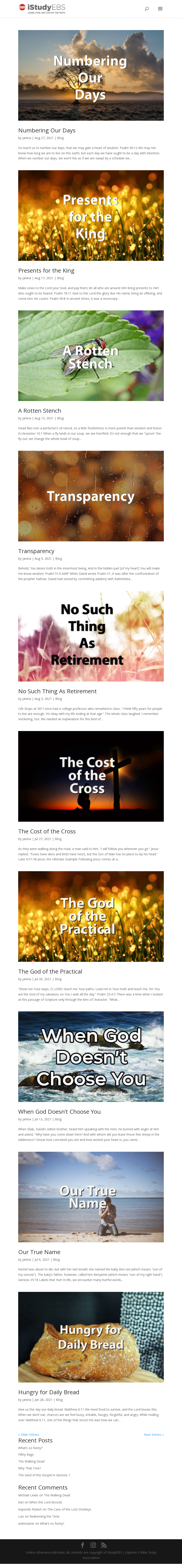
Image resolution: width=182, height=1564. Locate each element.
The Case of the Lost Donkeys (69, 1509)
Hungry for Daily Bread (48, 1392)
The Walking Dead (31, 1461)
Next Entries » (154, 1434)
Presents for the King (46, 270)
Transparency (36, 551)
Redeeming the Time (44, 1516)
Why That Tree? (29, 1468)
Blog (60, 138)
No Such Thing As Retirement (57, 691)
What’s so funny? (30, 1448)
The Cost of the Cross (47, 831)
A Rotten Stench (39, 410)
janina (26, 138)
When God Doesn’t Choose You (59, 1111)
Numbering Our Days (46, 130)
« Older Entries (28, 1434)
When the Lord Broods (45, 1502)
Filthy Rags (26, 1454)
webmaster (26, 1523)
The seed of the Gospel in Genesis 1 (44, 1475)
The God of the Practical (50, 971)
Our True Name (39, 1252)
